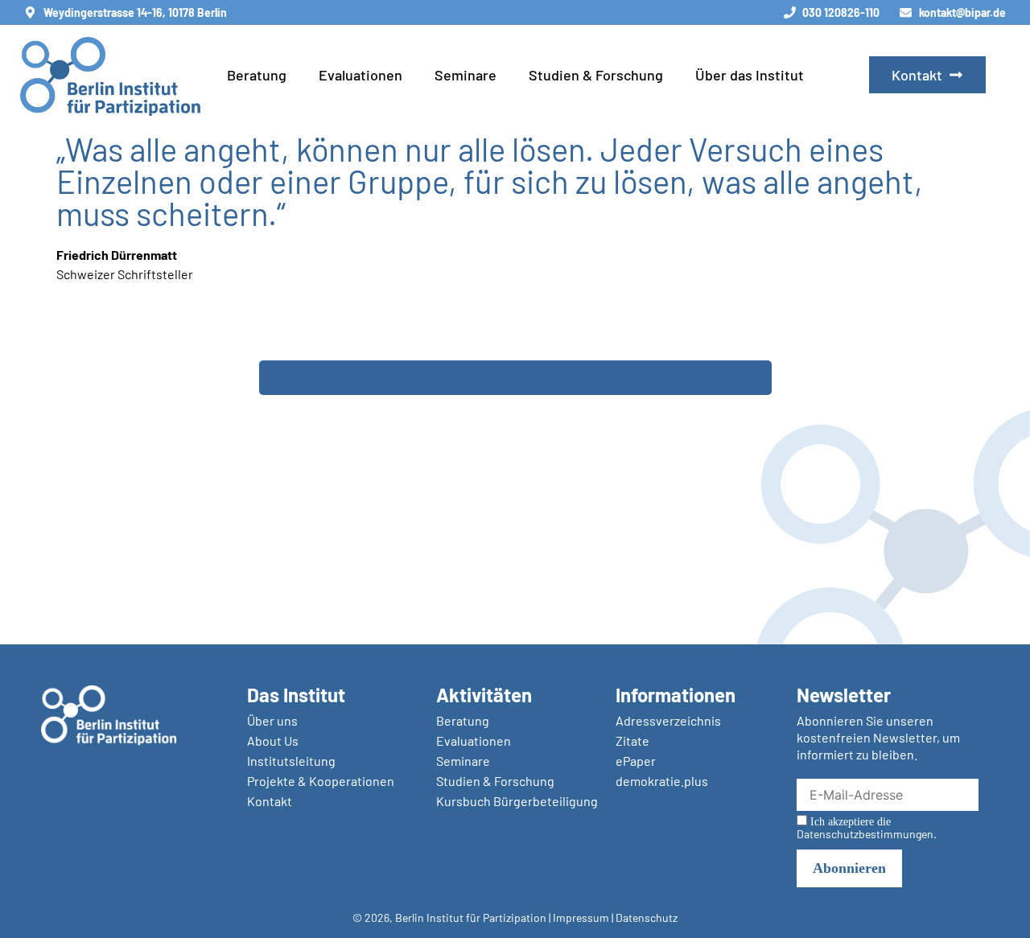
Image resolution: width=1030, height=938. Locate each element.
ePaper (636, 760)
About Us (273, 740)
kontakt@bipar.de (962, 12)
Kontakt (269, 800)
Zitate (632, 740)
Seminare (465, 75)
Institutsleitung (291, 760)
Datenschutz (647, 917)
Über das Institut (749, 75)
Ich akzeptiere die (867, 828)
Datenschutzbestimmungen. (867, 834)
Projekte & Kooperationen (320, 780)
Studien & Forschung (596, 75)
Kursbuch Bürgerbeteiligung (517, 800)
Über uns (272, 720)
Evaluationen (360, 75)
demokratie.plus (662, 780)
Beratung (256, 75)
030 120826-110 (841, 12)
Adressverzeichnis (668, 720)
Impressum (581, 917)
